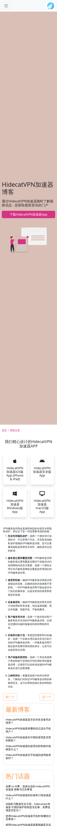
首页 (4, 430)
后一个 (46, 697)
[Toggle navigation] (6, 6)
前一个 (10, 697)
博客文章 (15, 430)
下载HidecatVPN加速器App (28, 214)
